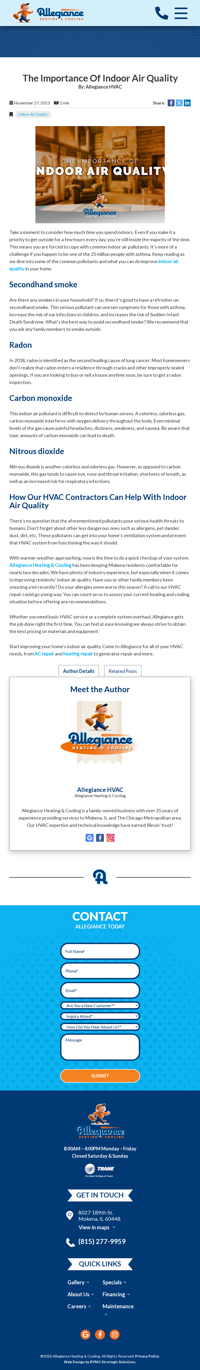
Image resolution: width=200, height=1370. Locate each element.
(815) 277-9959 (102, 1241)
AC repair (44, 653)
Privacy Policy (147, 1356)
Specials (112, 1282)
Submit (100, 1075)
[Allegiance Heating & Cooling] (48, 12)
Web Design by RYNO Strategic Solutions (99, 1362)
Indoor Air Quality (33, 114)
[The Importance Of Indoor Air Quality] (100, 174)
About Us (78, 1294)
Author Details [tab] (79, 671)
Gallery (76, 1282)
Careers (76, 1306)
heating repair (78, 653)
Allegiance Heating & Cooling (40, 565)
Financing (114, 1294)
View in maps (94, 1227)
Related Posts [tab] (123, 671)
